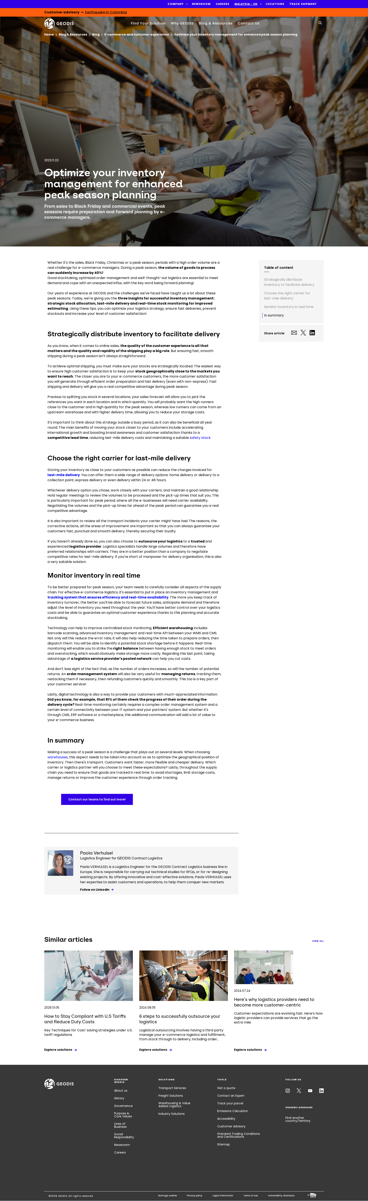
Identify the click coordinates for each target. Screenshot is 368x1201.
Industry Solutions (171, 1113)
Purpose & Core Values (123, 1115)
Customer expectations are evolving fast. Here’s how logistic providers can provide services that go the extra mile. (278, 1018)
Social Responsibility (124, 1136)
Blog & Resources (216, 23)
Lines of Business (120, 1125)
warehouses (57, 757)
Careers (120, 1152)
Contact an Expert (230, 1095)
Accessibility (226, 1118)
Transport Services (172, 1087)
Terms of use (250, 1195)
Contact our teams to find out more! (97, 799)
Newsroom (122, 1144)
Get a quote (226, 1087)
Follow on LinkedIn (94, 889)
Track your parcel (230, 1103)
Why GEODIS (182, 23)
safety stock (200, 437)
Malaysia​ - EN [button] (245, 4)
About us (120, 1090)
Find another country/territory (297, 1119)
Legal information (223, 1195)
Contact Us (249, 23)
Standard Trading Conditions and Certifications (238, 1135)
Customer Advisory (231, 1126)
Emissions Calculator (232, 1110)
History (119, 1098)
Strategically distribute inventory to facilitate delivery (289, 282)
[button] (176, 4)
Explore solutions (58, 1049)
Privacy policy (194, 1195)
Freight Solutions (170, 1095)
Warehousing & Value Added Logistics (174, 1105)
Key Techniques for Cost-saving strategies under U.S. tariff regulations (88, 1032)
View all (318, 941)
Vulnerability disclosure (281, 1195)
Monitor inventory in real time (288, 306)
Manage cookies (167, 1195)
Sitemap (223, 1144)
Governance (123, 1105)
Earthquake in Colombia (106, 12)
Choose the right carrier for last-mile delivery (287, 296)
